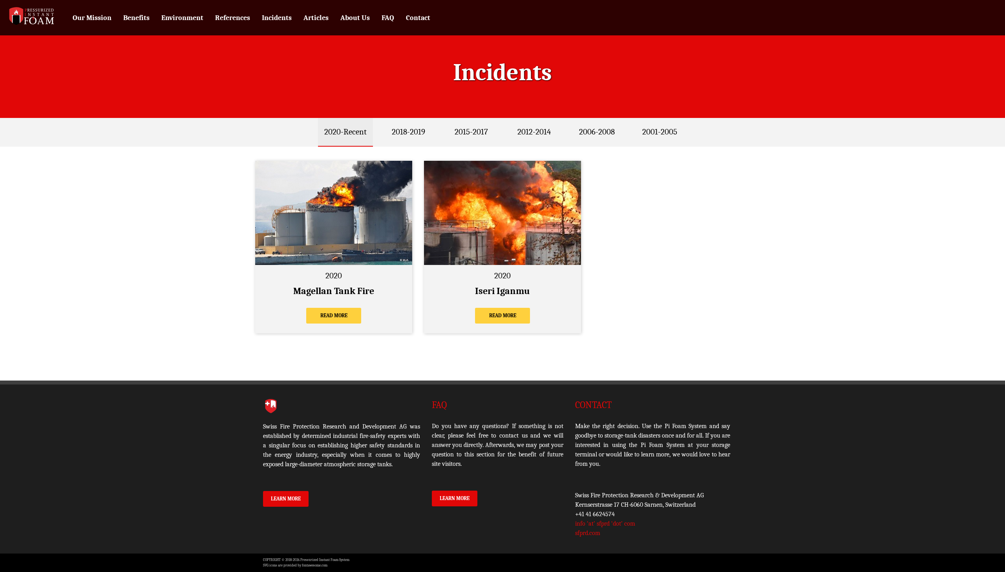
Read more (333, 315)
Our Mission (92, 18)
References (232, 18)
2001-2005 (659, 131)
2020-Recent (345, 131)
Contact (418, 18)
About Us (355, 18)
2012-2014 (534, 131)
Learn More (286, 499)
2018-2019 (408, 131)
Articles (316, 18)
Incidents (277, 18)
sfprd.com (587, 533)
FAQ (388, 18)
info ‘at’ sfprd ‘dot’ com (605, 523)
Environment (182, 18)
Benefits (136, 18)
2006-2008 (597, 131)
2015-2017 (471, 131)
